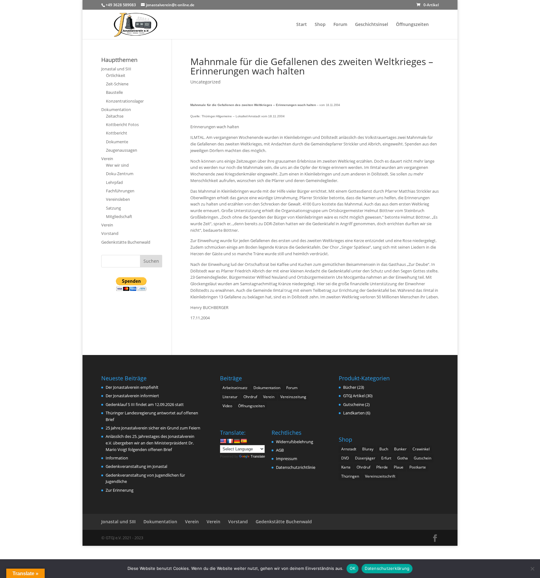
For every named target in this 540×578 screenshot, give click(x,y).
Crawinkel (421, 449)
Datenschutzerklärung (387, 568)
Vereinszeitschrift (380, 476)
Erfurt (386, 458)
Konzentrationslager (125, 101)
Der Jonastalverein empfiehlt (132, 387)
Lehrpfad (114, 182)
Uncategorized (205, 82)
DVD (345, 458)
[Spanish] (244, 441)
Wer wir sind (117, 165)
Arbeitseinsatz (235, 387)
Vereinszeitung (293, 396)
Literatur (230, 396)
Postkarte (417, 467)
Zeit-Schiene (117, 84)
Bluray (367, 449)
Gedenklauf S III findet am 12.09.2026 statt (145, 404)
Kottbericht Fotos (122, 124)
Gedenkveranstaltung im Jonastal (136, 466)
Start (301, 24)
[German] (237, 441)
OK (353, 568)
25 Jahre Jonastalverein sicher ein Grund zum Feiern (153, 428)
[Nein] (532, 568)
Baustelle (114, 92)
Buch (383, 449)
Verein (107, 158)
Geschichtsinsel (371, 24)
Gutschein (422, 458)
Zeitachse (114, 116)
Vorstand (109, 233)
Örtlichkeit (115, 75)
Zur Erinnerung (119, 490)
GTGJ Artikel (354, 395)
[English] (223, 441)
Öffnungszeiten (412, 24)
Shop (320, 24)
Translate (258, 456)
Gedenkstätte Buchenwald (125, 242)
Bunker (400, 449)
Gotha (402, 458)
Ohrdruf (250, 396)
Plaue (398, 467)
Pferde (382, 467)
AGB (280, 450)
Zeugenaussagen (121, 150)
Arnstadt (348, 449)
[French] (230, 441)
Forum (340, 24)
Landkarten (354, 413)
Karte (346, 467)
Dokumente (117, 141)
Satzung (113, 208)
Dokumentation (116, 109)
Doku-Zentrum (119, 173)
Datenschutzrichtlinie (295, 467)
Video (227, 405)
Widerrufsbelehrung (294, 441)
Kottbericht (116, 133)
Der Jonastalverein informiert (132, 395)
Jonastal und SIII (116, 69)
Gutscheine (353, 404)
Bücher (349, 387)
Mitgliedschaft (119, 216)
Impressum (286, 458)
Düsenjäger (365, 458)
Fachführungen (120, 191)
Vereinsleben (118, 199)
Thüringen (350, 476)
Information (117, 458)
